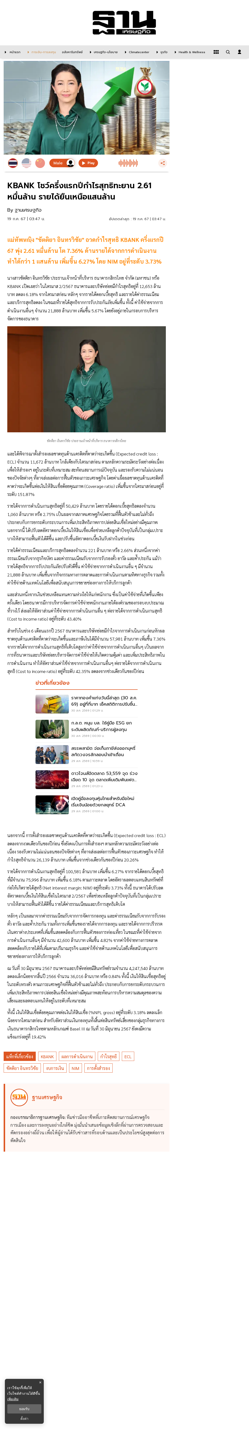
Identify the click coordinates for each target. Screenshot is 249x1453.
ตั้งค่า (24, 1419)
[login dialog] (239, 51)
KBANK (47, 1056)
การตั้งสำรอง (98, 1068)
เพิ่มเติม (12, 1399)
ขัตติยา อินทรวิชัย (22, 1068)
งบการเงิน (55, 1068)
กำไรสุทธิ (108, 1056)
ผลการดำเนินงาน (77, 1056)
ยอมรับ (24, 1409)
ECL (128, 1056)
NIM (75, 1068)
